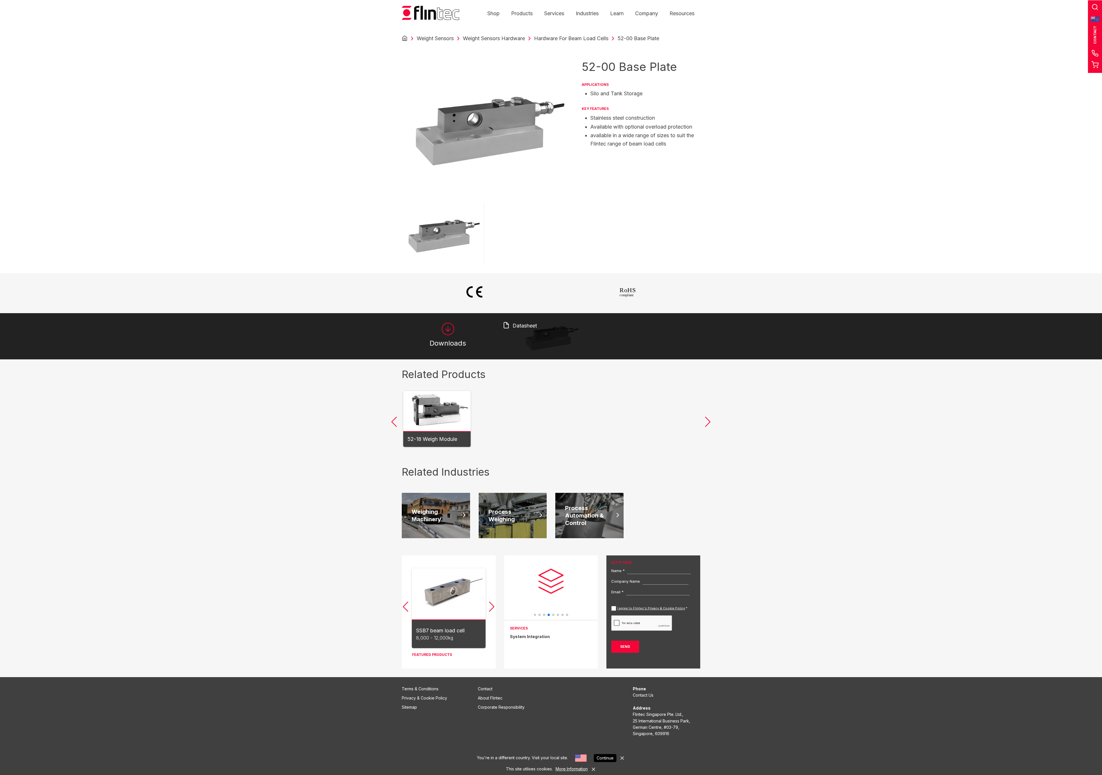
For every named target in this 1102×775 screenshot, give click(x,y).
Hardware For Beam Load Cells (571, 38)
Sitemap (409, 707)
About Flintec (490, 697)
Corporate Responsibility (501, 707)
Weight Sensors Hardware (494, 38)
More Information (572, 768)
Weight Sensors (435, 38)
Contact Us (643, 695)
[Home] (405, 38)
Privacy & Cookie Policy (424, 697)
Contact (485, 688)
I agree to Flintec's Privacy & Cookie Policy (651, 608)
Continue (605, 757)
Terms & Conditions (420, 688)
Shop (493, 13)
